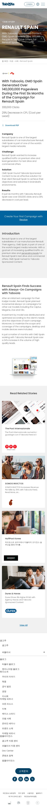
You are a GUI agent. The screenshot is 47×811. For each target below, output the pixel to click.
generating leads (30, 253)
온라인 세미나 (8, 723)
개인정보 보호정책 (9, 793)
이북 (4, 709)
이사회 (5, 696)
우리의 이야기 (8, 676)
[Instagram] (20, 779)
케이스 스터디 (8, 714)
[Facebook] (14, 779)
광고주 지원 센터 (10, 741)
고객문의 (29, 4)
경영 (4, 691)
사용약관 (30, 793)
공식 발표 (6, 686)
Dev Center (7, 750)
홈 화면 (5, 61)
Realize (23, 219)
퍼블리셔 (6, 652)
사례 (16, 61)
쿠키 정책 (21, 793)
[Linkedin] (26, 779)
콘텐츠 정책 (7, 755)
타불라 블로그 (8, 664)
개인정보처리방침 (30, 796)
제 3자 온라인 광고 (15, 796)
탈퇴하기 (39, 793)
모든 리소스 (7, 704)
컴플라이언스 (8, 760)
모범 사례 (6, 718)
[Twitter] (32, 779)
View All (24, 625)
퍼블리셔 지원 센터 (11, 746)
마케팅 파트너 (8, 733)
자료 (11, 61)
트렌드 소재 (7, 728)
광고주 (5, 645)
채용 (4, 681)
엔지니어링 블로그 (10, 669)
